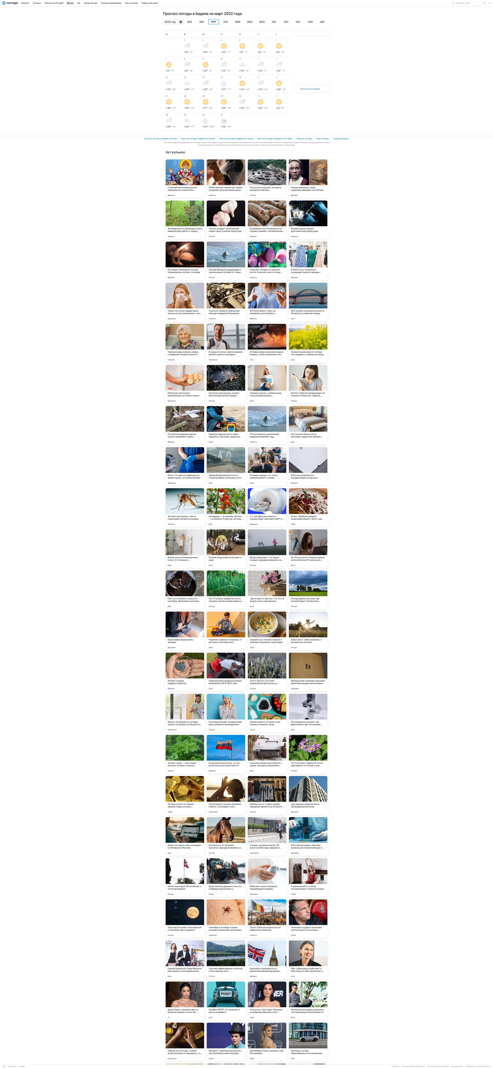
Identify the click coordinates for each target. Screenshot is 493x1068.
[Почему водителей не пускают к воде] (226, 548)
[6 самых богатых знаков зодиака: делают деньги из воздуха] (226, 343)
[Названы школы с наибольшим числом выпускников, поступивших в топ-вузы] (267, 384)
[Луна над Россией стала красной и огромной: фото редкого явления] (185, 918)
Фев (201, 21)
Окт (298, 21)
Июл (262, 21)
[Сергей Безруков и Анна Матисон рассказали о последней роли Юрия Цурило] (185, 959)
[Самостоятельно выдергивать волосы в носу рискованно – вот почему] (185, 302)
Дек (322, 21)
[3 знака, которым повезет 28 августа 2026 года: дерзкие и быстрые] (267, 836)
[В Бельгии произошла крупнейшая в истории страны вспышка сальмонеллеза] (185, 384)
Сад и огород (322, 138)
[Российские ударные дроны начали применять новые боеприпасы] (185, 425)
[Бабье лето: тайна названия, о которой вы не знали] (308, 631)
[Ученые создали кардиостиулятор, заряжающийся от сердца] (185, 672)
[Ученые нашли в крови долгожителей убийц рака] (308, 220)
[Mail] (4, 3)
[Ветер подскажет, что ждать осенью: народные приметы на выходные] (267, 548)
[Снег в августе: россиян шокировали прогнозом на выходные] (267, 672)
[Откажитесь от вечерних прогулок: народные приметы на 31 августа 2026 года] (226, 836)
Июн (250, 21)
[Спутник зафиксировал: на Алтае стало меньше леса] (226, 959)
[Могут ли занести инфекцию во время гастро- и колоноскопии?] (185, 466)
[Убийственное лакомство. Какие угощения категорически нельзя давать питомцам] (226, 178)
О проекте (395, 1066)
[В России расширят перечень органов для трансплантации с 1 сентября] (308, 836)
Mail (4, 1066)
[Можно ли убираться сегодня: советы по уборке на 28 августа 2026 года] (185, 713)
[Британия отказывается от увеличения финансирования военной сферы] (267, 959)
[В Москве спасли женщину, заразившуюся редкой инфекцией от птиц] (267, 877)
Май (237, 21)
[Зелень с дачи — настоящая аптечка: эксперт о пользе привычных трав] (185, 754)
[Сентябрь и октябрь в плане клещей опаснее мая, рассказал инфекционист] (226, 918)
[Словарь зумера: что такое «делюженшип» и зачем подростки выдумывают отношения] (267, 466)
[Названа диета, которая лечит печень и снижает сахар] (267, 713)
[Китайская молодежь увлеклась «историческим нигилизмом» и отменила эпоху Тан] (308, 1001)
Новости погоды (304, 138)
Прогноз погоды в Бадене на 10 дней (274, 138)
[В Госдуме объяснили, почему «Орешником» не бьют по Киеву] (185, 261)
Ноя (310, 21)
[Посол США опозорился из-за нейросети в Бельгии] (267, 918)
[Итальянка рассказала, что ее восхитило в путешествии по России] (226, 754)
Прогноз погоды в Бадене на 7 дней (236, 138)
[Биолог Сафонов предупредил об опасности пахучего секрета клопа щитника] (308, 384)
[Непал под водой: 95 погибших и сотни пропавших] (185, 877)
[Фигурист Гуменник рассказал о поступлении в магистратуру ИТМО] (226, 1042)
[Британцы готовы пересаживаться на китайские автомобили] (308, 1042)
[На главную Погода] (12, 3)
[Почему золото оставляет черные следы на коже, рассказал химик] (185, 795)
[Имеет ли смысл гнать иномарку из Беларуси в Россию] (185, 836)
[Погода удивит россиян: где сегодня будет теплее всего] (308, 589)
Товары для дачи (341, 138)
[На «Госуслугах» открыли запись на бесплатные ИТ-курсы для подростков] (308, 548)
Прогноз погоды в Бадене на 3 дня (160, 138)
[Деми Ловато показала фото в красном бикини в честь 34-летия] (185, 1001)
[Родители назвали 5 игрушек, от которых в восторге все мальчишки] (226, 631)
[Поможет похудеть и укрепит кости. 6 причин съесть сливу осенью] (267, 261)
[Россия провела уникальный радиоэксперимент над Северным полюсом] (267, 425)
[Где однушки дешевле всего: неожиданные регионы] (308, 795)
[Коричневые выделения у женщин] (185, 631)
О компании (12, 1066)
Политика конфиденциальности (413, 1066)
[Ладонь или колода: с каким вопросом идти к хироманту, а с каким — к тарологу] (185, 1042)
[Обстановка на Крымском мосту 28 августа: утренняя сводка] (308, 302)
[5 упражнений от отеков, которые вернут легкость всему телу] (308, 877)
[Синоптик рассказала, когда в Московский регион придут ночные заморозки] (226, 384)
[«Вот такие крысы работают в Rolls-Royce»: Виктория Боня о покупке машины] (308, 959)
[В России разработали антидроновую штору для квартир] (308, 466)
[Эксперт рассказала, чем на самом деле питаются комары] (185, 507)
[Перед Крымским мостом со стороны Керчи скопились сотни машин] (226, 466)
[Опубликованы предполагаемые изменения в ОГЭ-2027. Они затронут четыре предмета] (226, 672)
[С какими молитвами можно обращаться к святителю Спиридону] (185, 178)
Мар (213, 22)
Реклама (22, 1066)
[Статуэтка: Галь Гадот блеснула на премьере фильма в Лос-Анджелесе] (267, 1001)
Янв (189, 21)
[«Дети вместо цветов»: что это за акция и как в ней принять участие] (267, 589)
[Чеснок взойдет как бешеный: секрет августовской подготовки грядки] (226, 220)
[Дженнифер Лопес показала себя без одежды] (267, 1042)
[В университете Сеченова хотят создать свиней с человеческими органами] (267, 220)
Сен (286, 21)
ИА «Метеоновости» (483, 1066)
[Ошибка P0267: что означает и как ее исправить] (226, 1001)
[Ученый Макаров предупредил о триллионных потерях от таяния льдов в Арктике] (226, 261)
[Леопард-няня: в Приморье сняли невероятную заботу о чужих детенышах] (185, 220)
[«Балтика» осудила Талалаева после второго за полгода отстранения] (308, 918)
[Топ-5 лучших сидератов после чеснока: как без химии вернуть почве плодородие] (226, 589)
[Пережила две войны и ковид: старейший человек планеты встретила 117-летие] (185, 343)
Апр (225, 21)
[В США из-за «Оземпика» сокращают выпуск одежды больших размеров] (308, 261)
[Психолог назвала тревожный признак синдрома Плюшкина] (226, 302)
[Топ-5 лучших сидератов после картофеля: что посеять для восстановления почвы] (308, 754)
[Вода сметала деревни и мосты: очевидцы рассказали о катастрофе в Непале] (226, 877)
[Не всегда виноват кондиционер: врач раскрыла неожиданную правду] (226, 713)
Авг (274, 21)
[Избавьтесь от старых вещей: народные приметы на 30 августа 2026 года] (267, 795)
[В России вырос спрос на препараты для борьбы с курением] (267, 302)
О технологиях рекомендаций (438, 1066)
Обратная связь (457, 1066)
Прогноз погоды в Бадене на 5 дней (198, 138)
